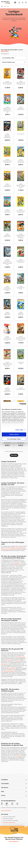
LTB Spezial (4, 664)
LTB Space (17, 661)
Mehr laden (14, 455)
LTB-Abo (18, 755)
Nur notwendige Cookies (14, 439)
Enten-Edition (11, 668)
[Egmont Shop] (7, 2)
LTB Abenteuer (21, 657)
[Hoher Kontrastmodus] (15, 2)
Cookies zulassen (14, 434)
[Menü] (25, 2)
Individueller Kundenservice (9, 822)
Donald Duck (16, 562)
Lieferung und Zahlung (6, 810)
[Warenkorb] (22, 2)
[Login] (19, 2)
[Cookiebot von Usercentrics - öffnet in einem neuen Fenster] (19, 404)
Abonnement (4, 51)
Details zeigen (19, 429)
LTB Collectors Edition (8, 671)
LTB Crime (8, 659)
